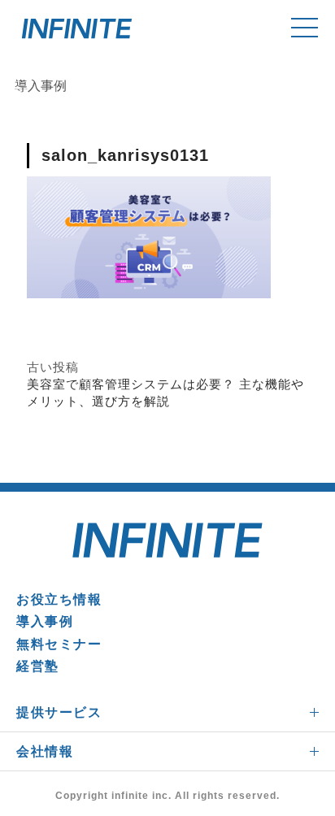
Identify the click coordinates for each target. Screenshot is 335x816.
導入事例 (44, 621)
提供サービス (59, 712)
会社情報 (44, 751)
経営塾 (37, 666)
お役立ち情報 (59, 599)
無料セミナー (59, 644)
